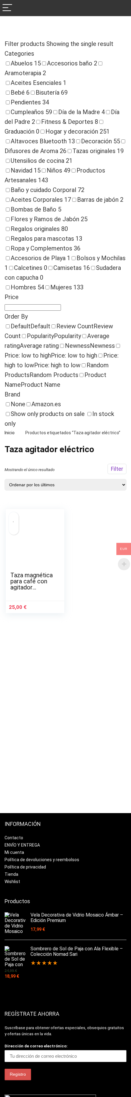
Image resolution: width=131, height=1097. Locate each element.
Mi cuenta (14, 852)
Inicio (10, 432)
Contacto (14, 837)
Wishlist (12, 881)
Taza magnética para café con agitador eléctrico (31, 584)
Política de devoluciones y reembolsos (42, 859)
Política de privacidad (25, 867)
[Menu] (7, 8)
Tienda (11, 874)
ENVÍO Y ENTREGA (22, 845)
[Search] (121, 8)
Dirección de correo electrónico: (36, 1046)
